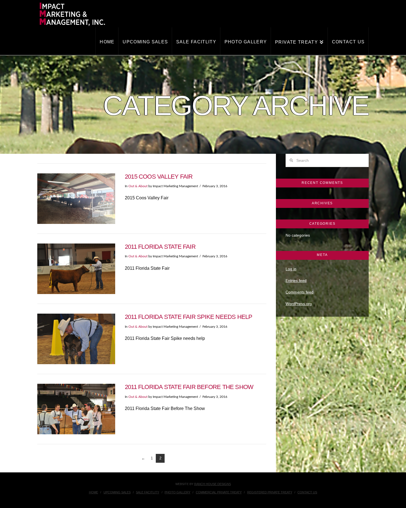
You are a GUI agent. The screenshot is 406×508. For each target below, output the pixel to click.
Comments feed (299, 292)
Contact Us (307, 492)
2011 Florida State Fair (160, 246)
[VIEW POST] (76, 198)
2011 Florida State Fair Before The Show (189, 386)
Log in (291, 269)
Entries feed (296, 280)
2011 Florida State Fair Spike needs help (188, 316)
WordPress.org (299, 303)
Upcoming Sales (117, 492)
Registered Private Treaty (269, 492)
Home (93, 492)
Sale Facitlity (147, 492)
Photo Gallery (177, 492)
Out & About (137, 186)
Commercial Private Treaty (219, 492)
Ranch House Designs (212, 484)
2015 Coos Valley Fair (159, 176)
